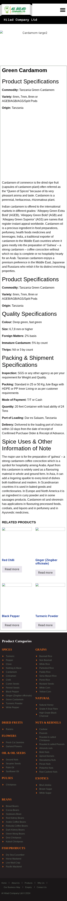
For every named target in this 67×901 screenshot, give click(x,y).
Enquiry (28, 887)
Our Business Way (12, 887)
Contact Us (42, 887)
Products (29, 883)
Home (4, 883)
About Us (16, 883)
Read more (12, 569)
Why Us (41, 883)
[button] (62, 10)
